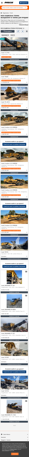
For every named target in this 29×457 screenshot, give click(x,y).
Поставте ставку (5, 57)
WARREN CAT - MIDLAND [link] (14, 292)
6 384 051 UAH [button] (5, 107)
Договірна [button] (3, 256)
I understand (15, 453)
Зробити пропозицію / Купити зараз (10, 80)
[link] (14, 44)
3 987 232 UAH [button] (5, 313)
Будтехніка (6, 13)
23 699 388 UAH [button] (5, 337)
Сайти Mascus (6, 434)
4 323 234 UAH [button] (5, 170)
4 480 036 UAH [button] (5, 134)
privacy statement (5, 450)
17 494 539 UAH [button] (5, 419)
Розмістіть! (24, 2)
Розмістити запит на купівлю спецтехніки (14, 144)
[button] (8, 31)
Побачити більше (23, 24)
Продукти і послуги (5, 440)
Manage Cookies (13, 449)
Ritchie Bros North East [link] (14, 59)
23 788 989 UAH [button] (5, 82)
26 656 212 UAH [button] (5, 289)
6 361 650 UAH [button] (5, 232)
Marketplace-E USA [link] (14, 84)
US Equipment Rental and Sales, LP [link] (14, 258)
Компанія (3, 437)
